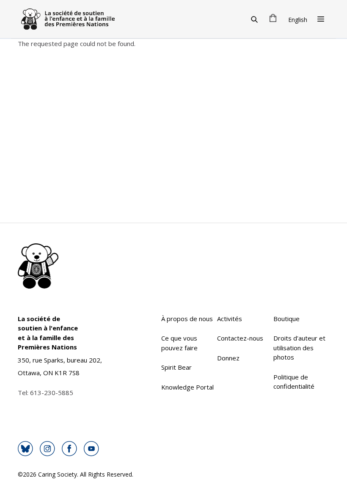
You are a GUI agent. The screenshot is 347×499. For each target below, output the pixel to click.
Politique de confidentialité (293, 382)
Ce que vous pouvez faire (179, 343)
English (297, 20)
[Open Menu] (320, 19)
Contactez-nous (240, 338)
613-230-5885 (51, 392)
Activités (229, 318)
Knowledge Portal (187, 387)
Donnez (228, 358)
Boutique (286, 318)
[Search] (254, 19)
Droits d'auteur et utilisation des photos (299, 347)
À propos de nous (187, 318)
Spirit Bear (176, 367)
